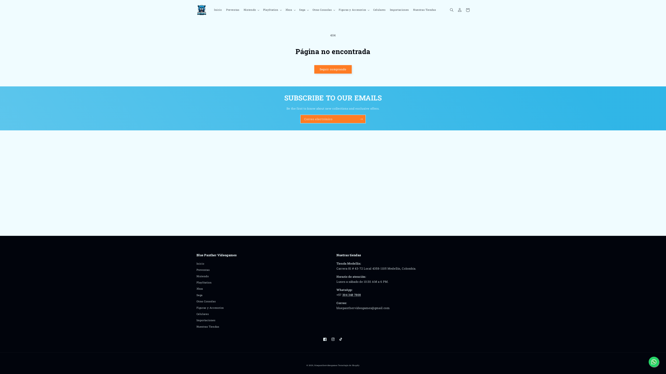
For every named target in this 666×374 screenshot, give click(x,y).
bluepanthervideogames (325, 365)
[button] (251, 10)
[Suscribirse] (361, 119)
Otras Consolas (206, 301)
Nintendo (203, 276)
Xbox (200, 288)
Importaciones (206, 320)
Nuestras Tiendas (208, 326)
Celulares (203, 314)
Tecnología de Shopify (348, 365)
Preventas (203, 269)
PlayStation (204, 282)
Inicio (200, 263)
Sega (200, 295)
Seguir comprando (333, 69)
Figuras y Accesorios (210, 307)
